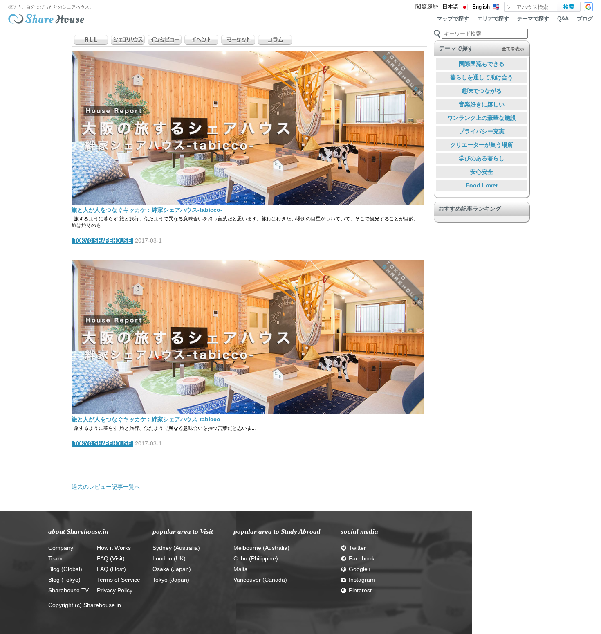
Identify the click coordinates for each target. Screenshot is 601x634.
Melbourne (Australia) (261, 547)
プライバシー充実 (482, 131)
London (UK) (169, 558)
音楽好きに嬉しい (482, 104)
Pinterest (360, 590)
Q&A (563, 19)
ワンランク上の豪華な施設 (481, 118)
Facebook (362, 558)
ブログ (585, 19)
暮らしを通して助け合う (481, 77)
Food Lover (482, 185)
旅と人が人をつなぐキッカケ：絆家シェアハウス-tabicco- (147, 210)
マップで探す (453, 19)
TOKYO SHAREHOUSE (102, 241)
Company (60, 547)
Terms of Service (118, 579)
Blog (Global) (65, 569)
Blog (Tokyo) (64, 579)
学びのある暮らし (482, 158)
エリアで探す (493, 19)
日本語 (450, 7)
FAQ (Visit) (111, 558)
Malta (240, 569)
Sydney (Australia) (176, 547)
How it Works (114, 547)
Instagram (362, 579)
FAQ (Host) (111, 569)
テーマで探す (533, 19)
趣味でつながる (482, 91)
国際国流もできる (482, 64)
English (481, 7)
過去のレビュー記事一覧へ (106, 486)
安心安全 (481, 172)
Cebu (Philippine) (255, 558)
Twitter (357, 547)
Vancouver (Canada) (260, 579)
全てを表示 (513, 48)
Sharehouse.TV (68, 590)
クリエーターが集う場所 (481, 145)
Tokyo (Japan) (170, 579)
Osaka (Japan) (171, 569)
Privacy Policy (114, 590)
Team (55, 558)
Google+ (360, 569)
